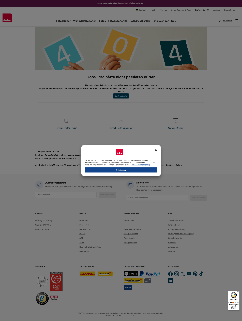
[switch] (233, 307)
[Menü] (237, 292)
